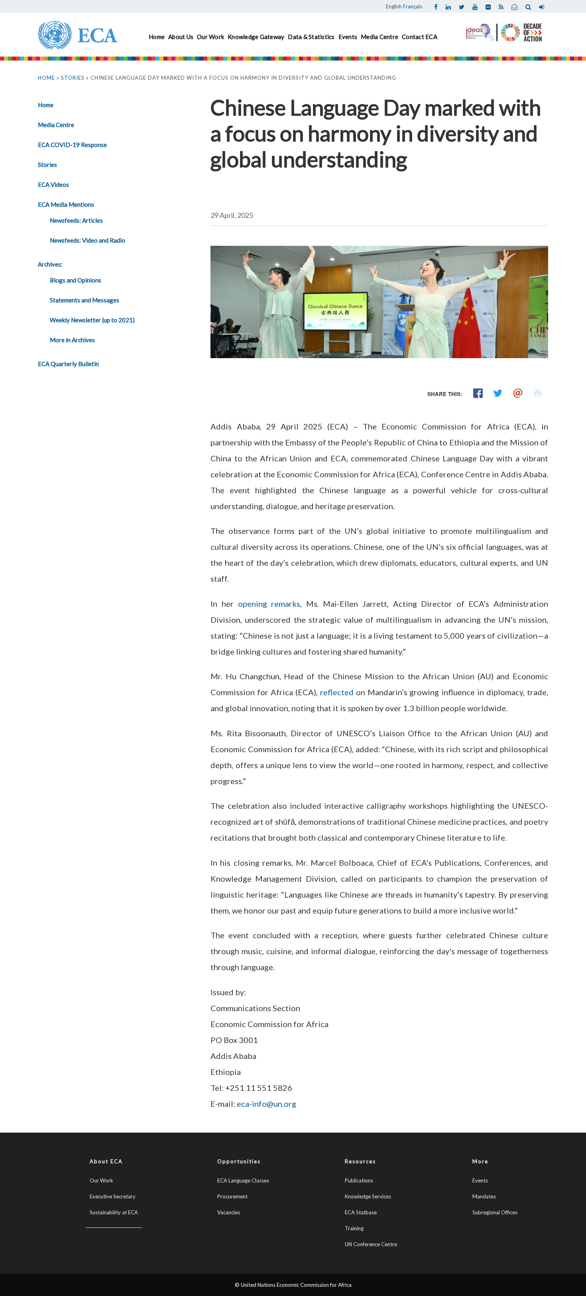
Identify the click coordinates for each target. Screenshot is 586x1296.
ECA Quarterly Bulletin (68, 363)
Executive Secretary (113, 1196)
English (394, 6)
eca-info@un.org (266, 1103)
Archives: (50, 264)
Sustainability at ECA (114, 1212)
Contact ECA (419, 36)
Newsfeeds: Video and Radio (87, 240)
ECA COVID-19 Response (72, 144)
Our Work (210, 36)
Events (348, 36)
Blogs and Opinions (75, 280)
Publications (359, 1180)
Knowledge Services (368, 1196)
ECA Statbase (361, 1212)
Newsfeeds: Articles (76, 220)
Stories (73, 78)
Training (354, 1228)
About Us (180, 36)
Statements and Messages (84, 300)
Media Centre (379, 36)
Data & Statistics (311, 36)
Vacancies (228, 1212)
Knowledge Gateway (256, 36)
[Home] (78, 34)
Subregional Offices (494, 1212)
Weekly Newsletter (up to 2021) (92, 320)
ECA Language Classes (243, 1180)
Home (157, 36)
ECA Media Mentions (66, 204)
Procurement (232, 1196)
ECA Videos (53, 184)
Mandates (484, 1196)
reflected (337, 692)
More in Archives (72, 339)
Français (412, 6)
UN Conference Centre (371, 1244)
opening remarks (269, 603)
